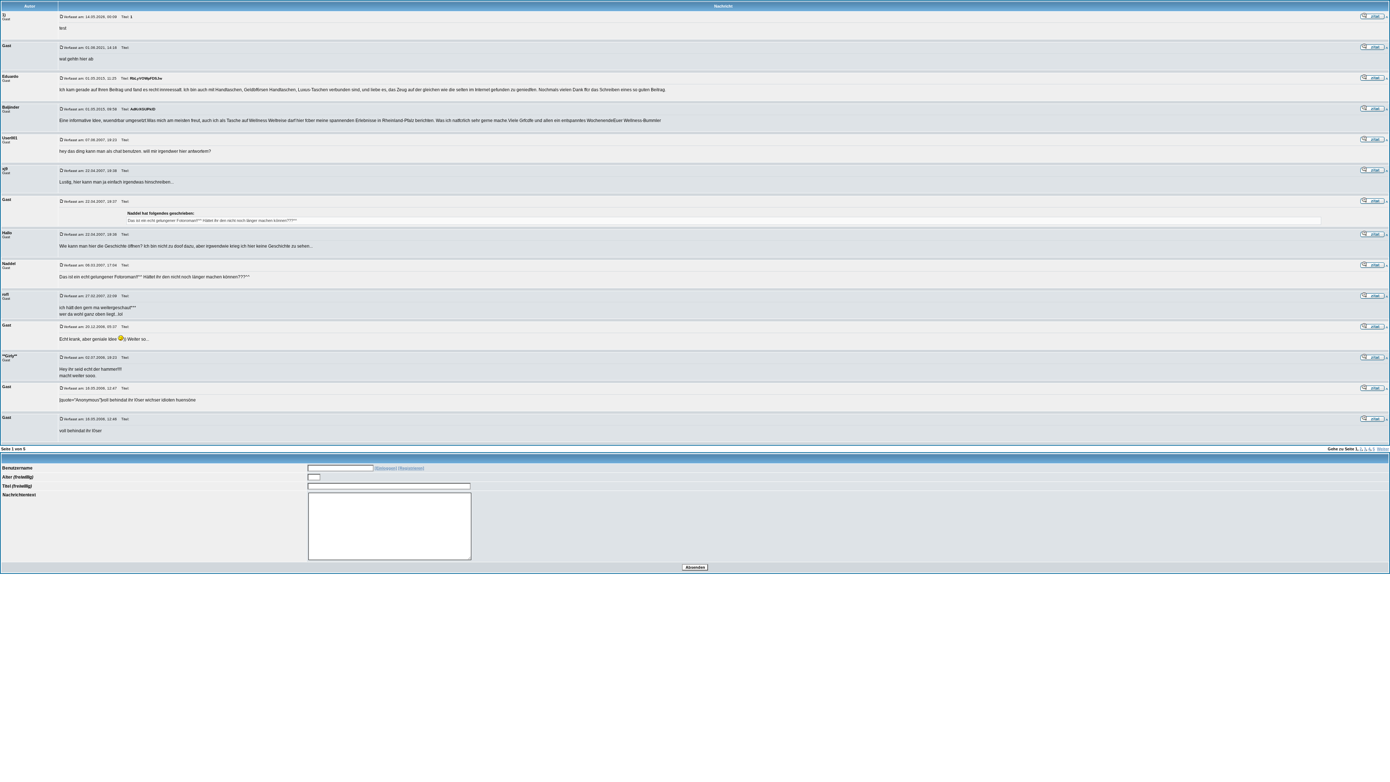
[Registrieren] (411, 468)
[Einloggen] (386, 468)
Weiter (1383, 449)
